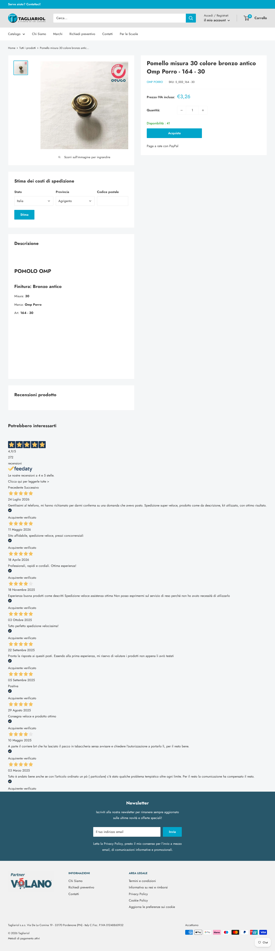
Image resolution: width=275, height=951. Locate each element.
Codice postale (108, 192)
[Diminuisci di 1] (181, 110)
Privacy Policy (113, 843)
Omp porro (155, 82)
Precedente (15, 487)
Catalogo (14, 34)
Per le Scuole (129, 34)
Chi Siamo (39, 34)
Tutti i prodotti (27, 48)
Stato (18, 192)
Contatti (107, 34)
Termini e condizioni (142, 881)
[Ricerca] (191, 18)
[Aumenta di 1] (203, 110)
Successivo (31, 487)
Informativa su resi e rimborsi (148, 887)
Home (11, 48)
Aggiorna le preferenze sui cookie (152, 907)
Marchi (57, 34)
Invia (172, 831)
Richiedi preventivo (82, 34)
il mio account (215, 20)
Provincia (62, 192)
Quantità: (153, 110)
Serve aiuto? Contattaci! (24, 4)
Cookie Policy (138, 900)
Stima (24, 214)
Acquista (174, 133)
